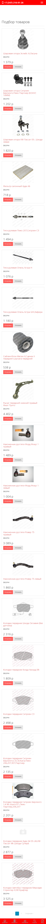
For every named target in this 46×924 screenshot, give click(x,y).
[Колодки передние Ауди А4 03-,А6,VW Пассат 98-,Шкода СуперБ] (23, 832)
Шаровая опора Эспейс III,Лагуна (20, 53)
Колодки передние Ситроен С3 (18, 714)
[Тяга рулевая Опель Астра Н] (23, 257)
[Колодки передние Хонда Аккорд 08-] (23, 655)
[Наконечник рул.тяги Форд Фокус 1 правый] (23, 433)
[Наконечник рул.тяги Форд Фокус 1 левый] (23, 474)
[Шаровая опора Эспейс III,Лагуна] (23, 39)
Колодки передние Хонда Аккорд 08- (21, 669)
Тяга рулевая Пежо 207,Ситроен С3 (21, 230)
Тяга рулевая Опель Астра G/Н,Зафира (22, 312)
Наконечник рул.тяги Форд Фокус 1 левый (21, 486)
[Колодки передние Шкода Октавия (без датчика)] (23, 609)
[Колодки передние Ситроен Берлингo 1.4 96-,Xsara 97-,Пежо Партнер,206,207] (23, 791)
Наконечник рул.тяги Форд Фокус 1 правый (21, 445)
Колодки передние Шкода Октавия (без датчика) (23, 624)
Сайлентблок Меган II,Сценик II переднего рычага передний (19, 357)
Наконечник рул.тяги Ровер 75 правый (18, 533)
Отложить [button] (18, 67)
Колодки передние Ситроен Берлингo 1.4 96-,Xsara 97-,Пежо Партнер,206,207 (22, 804)
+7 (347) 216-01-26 (13, 2)
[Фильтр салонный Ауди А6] (23, 172)
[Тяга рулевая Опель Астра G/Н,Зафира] (23, 298)
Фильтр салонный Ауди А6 (16, 186)
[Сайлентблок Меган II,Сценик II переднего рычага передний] (23, 342)
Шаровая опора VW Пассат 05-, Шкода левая (22, 140)
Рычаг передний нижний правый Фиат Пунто (20, 404)
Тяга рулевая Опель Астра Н (17, 267)
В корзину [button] (8, 67)
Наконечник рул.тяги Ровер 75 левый (22, 578)
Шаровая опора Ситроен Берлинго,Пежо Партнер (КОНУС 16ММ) (19, 93)
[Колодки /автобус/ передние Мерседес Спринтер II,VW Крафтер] (23, 873)
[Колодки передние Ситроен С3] (23, 700)
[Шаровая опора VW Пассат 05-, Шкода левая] (23, 125)
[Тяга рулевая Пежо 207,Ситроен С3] (23, 216)
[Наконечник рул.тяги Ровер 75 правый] (23, 518)
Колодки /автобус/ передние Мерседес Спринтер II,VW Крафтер (22, 888)
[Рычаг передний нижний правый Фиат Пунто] (23, 389)
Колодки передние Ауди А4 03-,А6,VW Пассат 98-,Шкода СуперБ (21, 842)
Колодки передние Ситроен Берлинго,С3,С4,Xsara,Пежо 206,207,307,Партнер (17, 760)
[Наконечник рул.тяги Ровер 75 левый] (23, 565)
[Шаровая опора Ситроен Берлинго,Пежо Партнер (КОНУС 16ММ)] (23, 80)
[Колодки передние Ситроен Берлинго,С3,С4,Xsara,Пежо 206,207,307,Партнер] (23, 744)
